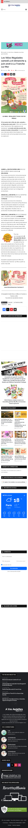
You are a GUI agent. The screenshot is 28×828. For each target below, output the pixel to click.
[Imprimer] (14, 74)
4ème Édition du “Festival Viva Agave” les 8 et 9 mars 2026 (21, 458)
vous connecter (10, 470)
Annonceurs (5, 822)
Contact (9, 825)
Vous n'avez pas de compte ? (14, 571)
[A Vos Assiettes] (14, 5)
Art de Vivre (10, 52)
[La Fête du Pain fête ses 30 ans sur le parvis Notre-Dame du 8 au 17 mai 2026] (21, 434)
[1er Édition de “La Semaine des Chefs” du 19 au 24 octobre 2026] (7, 414)
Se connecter (14, 568)
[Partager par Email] (11, 74)
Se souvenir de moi (6, 564)
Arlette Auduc (12, 744)
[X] (5, 74)
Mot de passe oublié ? (21, 561)
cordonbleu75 (11, 737)
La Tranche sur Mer (18, 302)
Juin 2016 (10, 302)
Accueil (4, 52)
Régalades (4, 304)
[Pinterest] (8, 74)
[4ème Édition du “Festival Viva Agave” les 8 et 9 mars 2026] (21, 451)
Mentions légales (16, 825)
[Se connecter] (26, 9)
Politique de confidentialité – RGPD (17, 822)
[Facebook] (2, 74)
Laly (9, 730)
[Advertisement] (14, 27)
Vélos (9, 304)
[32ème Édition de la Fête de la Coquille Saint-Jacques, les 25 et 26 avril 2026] (7, 451)
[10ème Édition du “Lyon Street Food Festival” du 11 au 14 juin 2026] (7, 434)
